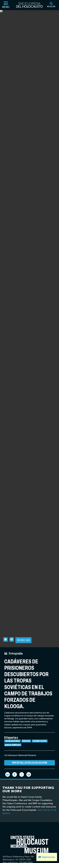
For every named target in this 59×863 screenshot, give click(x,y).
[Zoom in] (11, 639)
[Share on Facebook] (14, 774)
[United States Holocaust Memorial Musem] (29, 844)
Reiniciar (23, 640)
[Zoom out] (5, 639)
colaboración (40, 741)
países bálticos (13, 745)
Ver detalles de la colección (29, 762)
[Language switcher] (28, 774)
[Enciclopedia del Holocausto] (29, 5)
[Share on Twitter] (21, 774)
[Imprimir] (7, 774)
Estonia (26, 741)
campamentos (12, 741)
